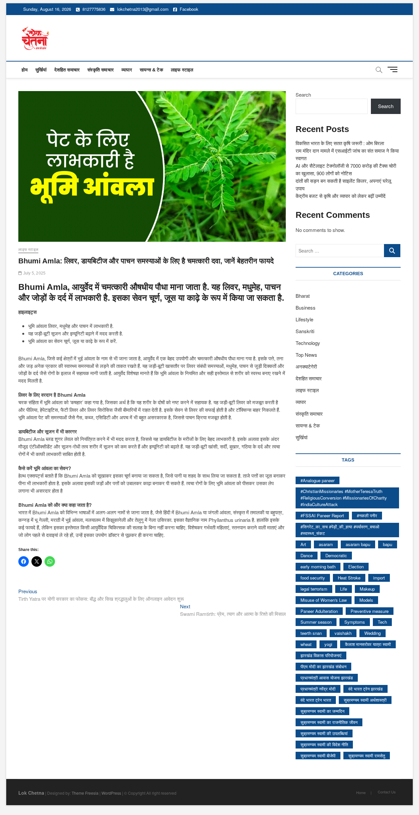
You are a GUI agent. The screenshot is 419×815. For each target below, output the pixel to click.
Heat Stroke (349, 578)
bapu (387, 544)
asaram (326, 544)
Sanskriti (305, 331)
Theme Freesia (85, 793)
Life (343, 589)
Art (303, 544)
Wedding (372, 633)
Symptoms (354, 622)
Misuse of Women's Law (324, 600)
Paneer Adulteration (319, 611)
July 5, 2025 (34, 273)
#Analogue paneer (318, 480)
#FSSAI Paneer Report (322, 515)
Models (366, 600)
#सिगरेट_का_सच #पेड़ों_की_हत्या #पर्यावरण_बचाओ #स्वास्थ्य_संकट (340, 529)
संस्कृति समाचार (100, 69)
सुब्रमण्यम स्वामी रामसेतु (366, 755)
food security (313, 578)
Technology (308, 342)
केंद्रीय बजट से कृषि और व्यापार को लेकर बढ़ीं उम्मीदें (341, 195)
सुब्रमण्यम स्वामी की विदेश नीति (324, 744)
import (379, 578)
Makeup (367, 589)
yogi (328, 644)
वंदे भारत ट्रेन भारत (316, 700)
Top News (306, 354)
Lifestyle (304, 319)
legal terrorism (314, 589)
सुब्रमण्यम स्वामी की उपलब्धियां (324, 733)
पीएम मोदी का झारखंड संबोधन (323, 666)
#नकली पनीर (367, 515)
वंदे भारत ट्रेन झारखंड (365, 689)
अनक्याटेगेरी (306, 366)
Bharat (303, 295)
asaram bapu (358, 544)
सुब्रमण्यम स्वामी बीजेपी (318, 755)
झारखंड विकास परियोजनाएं (321, 655)
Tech (382, 622)
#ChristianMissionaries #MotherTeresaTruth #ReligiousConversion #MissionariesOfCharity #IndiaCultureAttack (344, 497)
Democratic (336, 555)
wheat (306, 644)
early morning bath (318, 566)
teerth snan (311, 633)
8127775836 (93, 9)
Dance (307, 555)
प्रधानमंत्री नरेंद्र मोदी (318, 689)
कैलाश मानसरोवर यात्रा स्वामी (368, 644)
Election (356, 566)
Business (306, 307)
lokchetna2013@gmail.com (143, 9)
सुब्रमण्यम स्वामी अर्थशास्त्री (365, 700)
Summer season (316, 622)
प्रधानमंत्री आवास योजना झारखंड (327, 677)
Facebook (188, 9)
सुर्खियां (41, 69)
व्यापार (126, 69)
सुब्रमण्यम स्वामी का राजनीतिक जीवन (329, 722)
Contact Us (387, 791)
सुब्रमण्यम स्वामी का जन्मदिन (322, 711)
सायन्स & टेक (151, 69)
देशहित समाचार (67, 69)
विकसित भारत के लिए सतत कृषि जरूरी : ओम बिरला (340, 143)
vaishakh (343, 633)
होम (24, 69)
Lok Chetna (31, 792)
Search (303, 94)
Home (361, 792)
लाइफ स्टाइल (182, 69)
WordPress (111, 793)
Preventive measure (370, 611)
